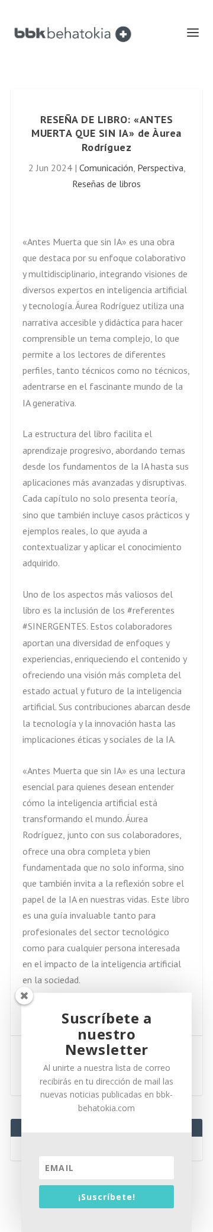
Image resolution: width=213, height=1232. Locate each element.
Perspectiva (160, 168)
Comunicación (106, 168)
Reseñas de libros (106, 184)
